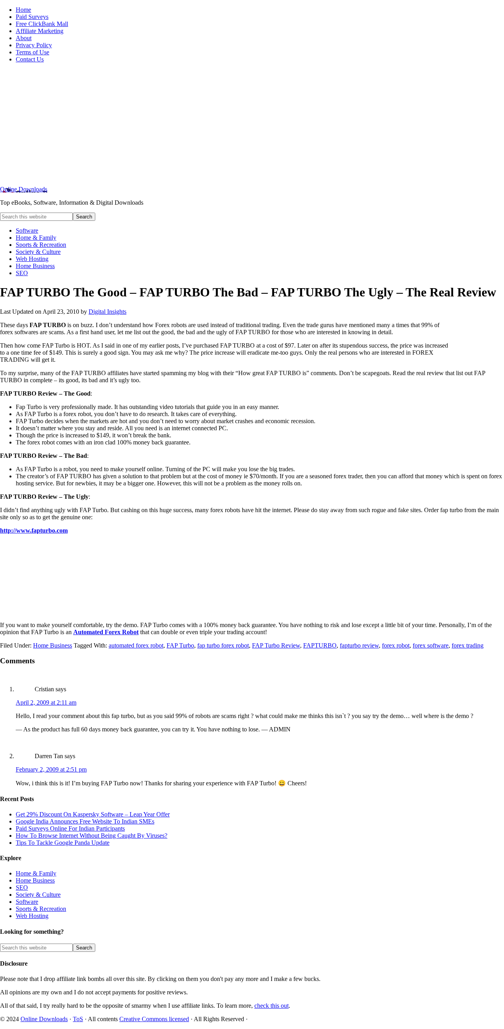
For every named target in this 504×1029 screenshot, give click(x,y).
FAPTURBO (320, 645)
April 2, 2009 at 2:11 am (46, 702)
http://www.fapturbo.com (34, 530)
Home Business (52, 645)
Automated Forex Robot (106, 632)
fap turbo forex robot (223, 645)
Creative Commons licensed (154, 1019)
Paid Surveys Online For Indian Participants (70, 828)
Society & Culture (38, 894)
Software (27, 901)
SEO (22, 887)
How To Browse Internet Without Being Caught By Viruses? (91, 835)
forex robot (396, 645)
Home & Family (36, 873)
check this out (271, 1005)
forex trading (468, 645)
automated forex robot (136, 645)
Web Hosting (32, 915)
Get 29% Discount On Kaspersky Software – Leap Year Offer (93, 814)
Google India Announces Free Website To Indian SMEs (85, 821)
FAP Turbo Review (276, 645)
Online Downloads (23, 189)
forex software (430, 645)
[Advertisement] (252, 124)
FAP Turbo (180, 645)
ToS (78, 1019)
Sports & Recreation (41, 908)
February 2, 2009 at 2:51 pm (51, 769)
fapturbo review (359, 645)
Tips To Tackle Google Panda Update (62, 842)
